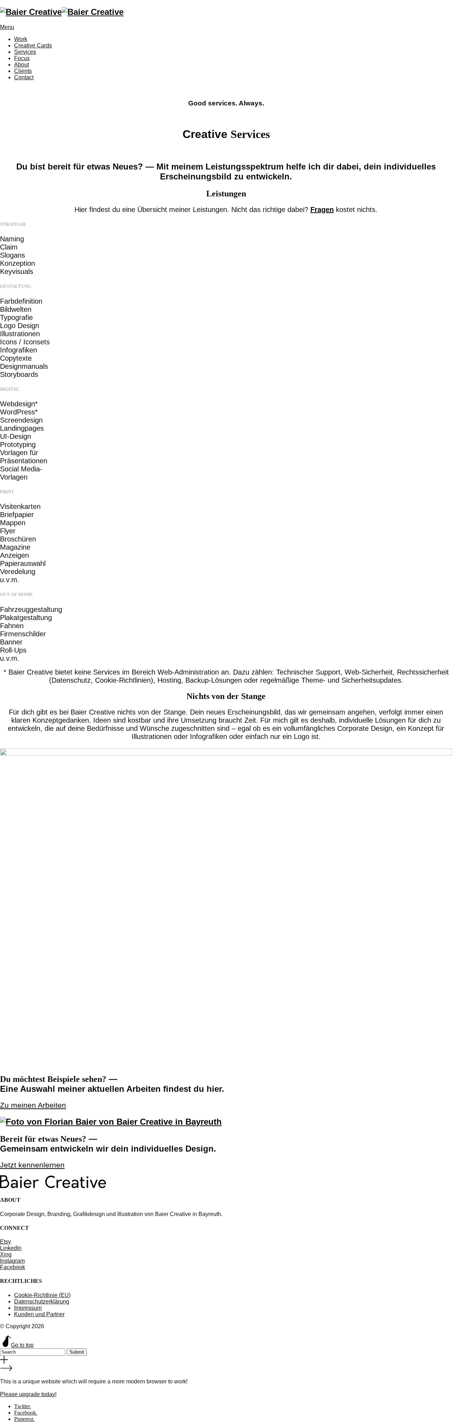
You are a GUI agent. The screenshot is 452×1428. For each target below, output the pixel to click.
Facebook (12, 1267)
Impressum (28, 1308)
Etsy (5, 1242)
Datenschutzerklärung (41, 1301)
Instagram (12, 1261)
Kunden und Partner (39, 1314)
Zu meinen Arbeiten (33, 1105)
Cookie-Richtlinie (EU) (42, 1295)
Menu (7, 27)
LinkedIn (11, 1248)
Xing (6, 1254)
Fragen (322, 209)
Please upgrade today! (28, 1394)
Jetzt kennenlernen (32, 1165)
